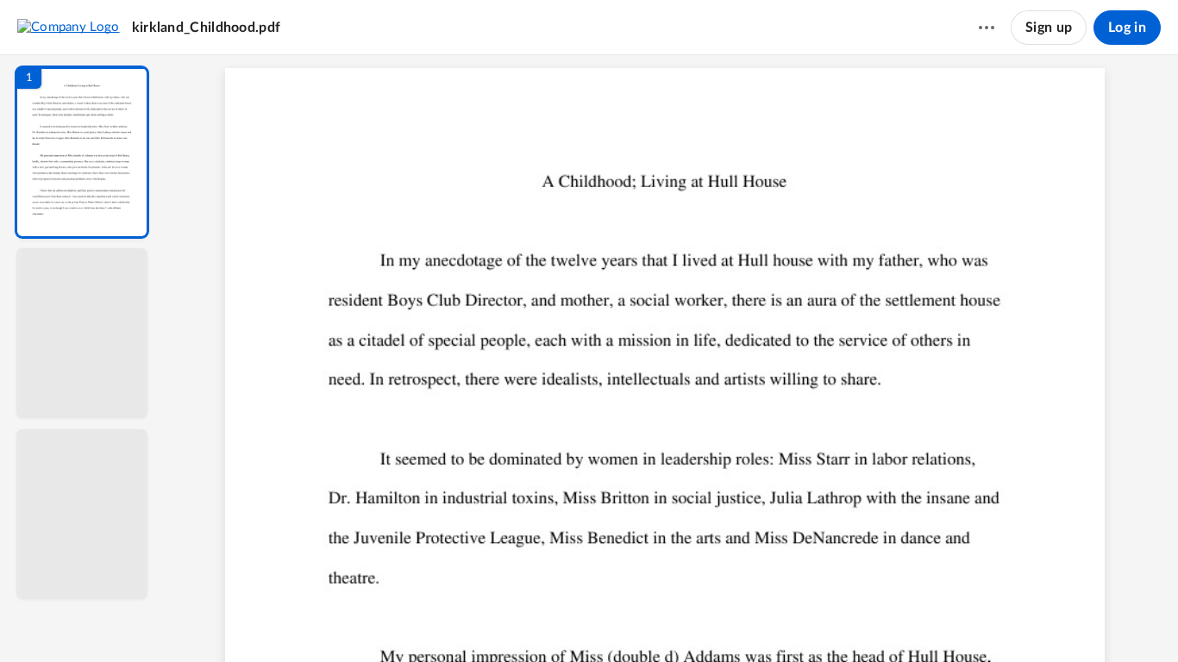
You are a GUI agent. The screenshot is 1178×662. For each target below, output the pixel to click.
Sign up (1048, 27)
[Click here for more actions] (986, 27)
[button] (82, 152)
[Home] (68, 26)
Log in (1127, 27)
